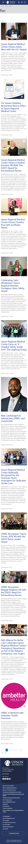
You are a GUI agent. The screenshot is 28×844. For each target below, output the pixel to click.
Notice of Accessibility (8, 785)
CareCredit (5, 828)
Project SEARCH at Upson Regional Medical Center (13, 811)
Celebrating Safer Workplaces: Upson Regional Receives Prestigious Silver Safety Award (12, 285)
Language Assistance (14, 833)
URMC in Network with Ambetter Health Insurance (12, 715)
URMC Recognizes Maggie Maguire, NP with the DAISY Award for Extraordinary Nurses (13, 590)
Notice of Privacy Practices (9, 790)
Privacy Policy (6, 806)
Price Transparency (7, 800)
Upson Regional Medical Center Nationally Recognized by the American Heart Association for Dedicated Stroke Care (13, 476)
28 (5, 752)
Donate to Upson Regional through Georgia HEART (13, 795)
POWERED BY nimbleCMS (16, 841)
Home (2, 6)
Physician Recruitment (8, 826)
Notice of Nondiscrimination (10, 788)
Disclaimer (5, 804)
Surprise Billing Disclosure (9, 802)
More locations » (5, 773)
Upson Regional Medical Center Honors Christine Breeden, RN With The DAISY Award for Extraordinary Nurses (13, 165)
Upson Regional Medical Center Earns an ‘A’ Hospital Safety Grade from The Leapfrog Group (14, 345)
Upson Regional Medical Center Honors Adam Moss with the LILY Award (13, 47)
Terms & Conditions (7, 808)
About (6, 6)
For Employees (6, 816)
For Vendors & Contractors (9, 822)
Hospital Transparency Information (11, 797)
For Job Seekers (6, 824)
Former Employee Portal (9, 818)
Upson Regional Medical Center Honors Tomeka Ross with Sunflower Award (13, 223)
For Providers (6, 820)
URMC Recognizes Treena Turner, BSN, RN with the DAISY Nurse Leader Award (13, 537)
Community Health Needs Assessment (12, 792)
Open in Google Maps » (7, 771)
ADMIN (8, 841)
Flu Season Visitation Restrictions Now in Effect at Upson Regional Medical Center (13, 107)
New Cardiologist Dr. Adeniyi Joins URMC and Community (13, 418)
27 (2, 752)
